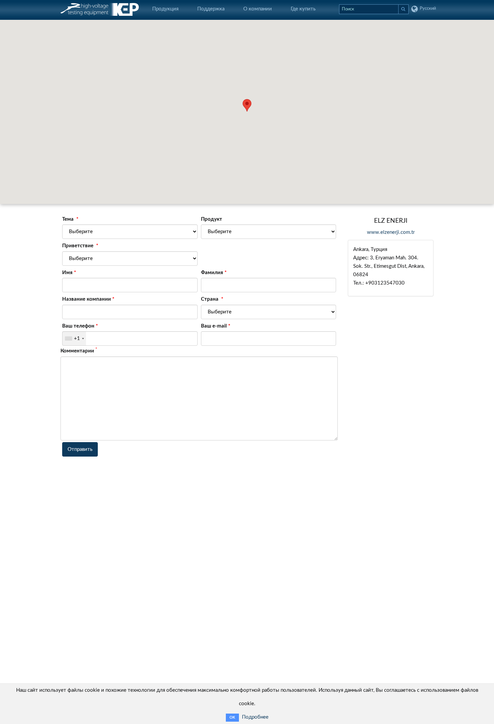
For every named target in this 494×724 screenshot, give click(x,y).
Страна (210, 299)
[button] (247, 105)
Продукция (165, 8)
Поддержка (210, 8)
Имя (67, 272)
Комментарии (78, 350)
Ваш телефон (78, 326)
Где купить (303, 8)
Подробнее (255, 717)
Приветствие (78, 245)
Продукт (211, 219)
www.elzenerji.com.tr (391, 232)
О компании (257, 8)
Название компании (86, 299)
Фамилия (212, 272)
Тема (68, 219)
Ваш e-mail (214, 326)
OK (232, 717)
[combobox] (74, 338)
